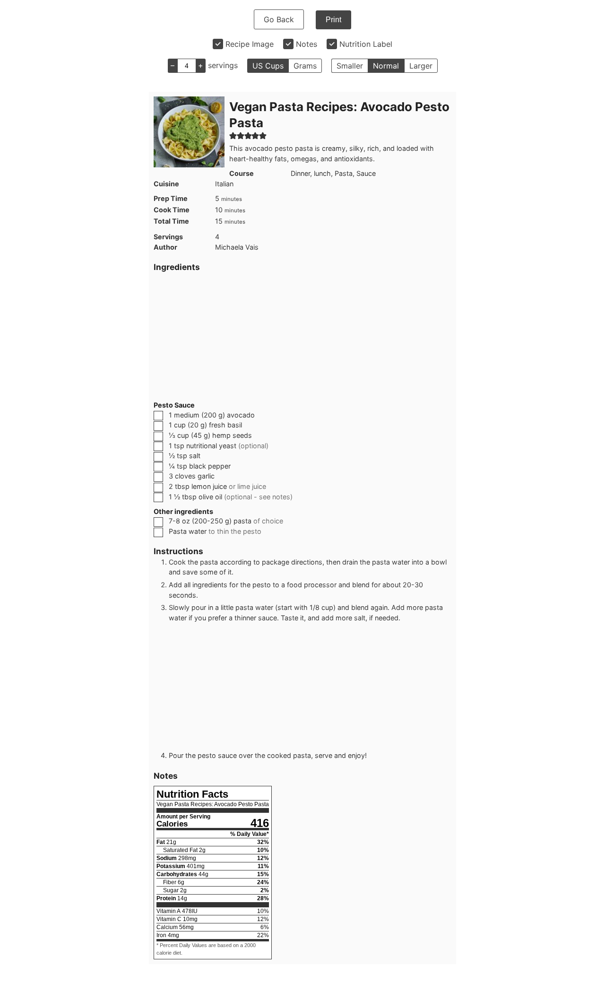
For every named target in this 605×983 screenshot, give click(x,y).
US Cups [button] (268, 65)
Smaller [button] (350, 65)
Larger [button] (420, 65)
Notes (306, 44)
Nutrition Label (365, 44)
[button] (233, 135)
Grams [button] (305, 65)
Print (333, 20)
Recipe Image (249, 44)
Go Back (279, 19)
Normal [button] (386, 65)
